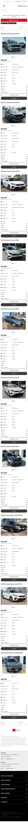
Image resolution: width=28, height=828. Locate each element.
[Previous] (1, 56)
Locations (5, 10)
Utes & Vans (5, 784)
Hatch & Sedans (7, 776)
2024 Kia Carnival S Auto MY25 (10, 34)
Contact (4, 802)
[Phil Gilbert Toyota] (3, 6)
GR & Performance (8, 789)
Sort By (2, 27)
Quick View (3, 86)
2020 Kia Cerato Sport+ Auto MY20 (11, 515)
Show (21, 27)
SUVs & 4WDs (5, 780)
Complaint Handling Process (16, 816)
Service (4, 797)
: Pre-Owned (11, 23)
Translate (25, 1)
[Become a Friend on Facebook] (1, 808)
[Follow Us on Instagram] (6, 808)
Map (2, 758)
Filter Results (15, 20)
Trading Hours (9, 758)
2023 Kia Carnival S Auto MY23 (10, 102)
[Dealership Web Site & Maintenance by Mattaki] (3, 819)
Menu (26, 10)
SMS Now (3, 90)
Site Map (2, 816)
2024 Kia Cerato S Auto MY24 (10, 240)
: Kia (3, 23)
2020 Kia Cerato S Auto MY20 (10, 309)
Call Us (2, 10)
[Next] (26, 56)
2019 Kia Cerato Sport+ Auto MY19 (11, 584)
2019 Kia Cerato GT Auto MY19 (10, 171)
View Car (14, 98)
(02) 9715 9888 (7, 766)
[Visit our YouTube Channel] (4, 808)
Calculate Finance (14, 95)
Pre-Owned (5, 793)
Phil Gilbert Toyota (22, 5)
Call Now (2, 88)
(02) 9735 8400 (7, 756)
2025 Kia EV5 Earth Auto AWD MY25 (12, 653)
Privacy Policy (7, 816)
